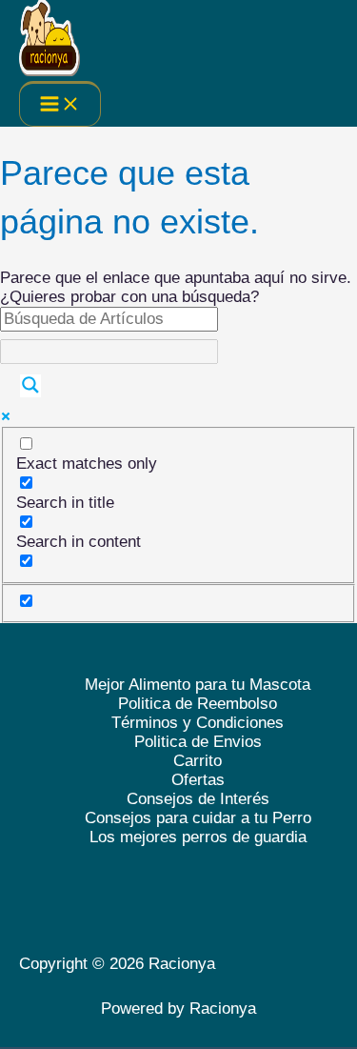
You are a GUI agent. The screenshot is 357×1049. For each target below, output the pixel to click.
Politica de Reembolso (197, 704)
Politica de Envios (198, 742)
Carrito (197, 761)
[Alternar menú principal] (60, 104)
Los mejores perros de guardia (198, 837)
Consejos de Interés (198, 799)
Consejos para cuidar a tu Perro (198, 818)
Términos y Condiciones (197, 723)
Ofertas (198, 780)
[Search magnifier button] (30, 386)
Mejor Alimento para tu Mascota (197, 685)
